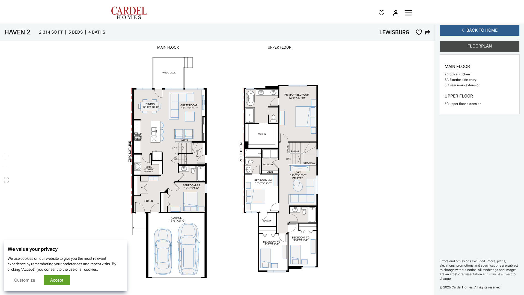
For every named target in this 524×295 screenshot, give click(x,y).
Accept (56, 280)
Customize (24, 280)
